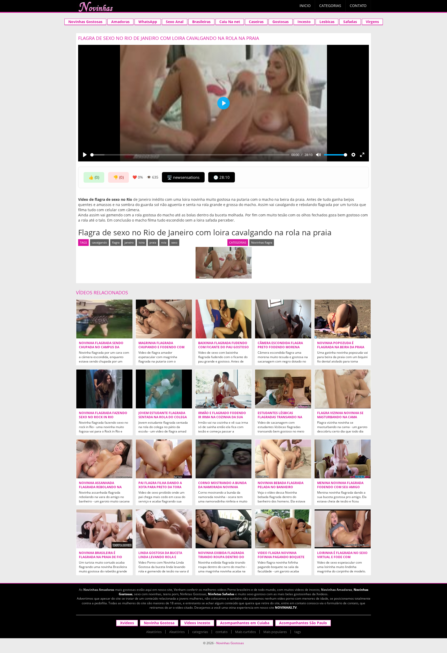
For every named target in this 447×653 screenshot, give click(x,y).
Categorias (330, 5)
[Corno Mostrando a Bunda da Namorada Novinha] (224, 458)
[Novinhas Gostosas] (95, 7)
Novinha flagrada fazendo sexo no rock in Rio (103, 415)
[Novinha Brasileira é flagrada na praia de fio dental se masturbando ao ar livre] (104, 528)
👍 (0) (94, 177)
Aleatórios (154, 631)
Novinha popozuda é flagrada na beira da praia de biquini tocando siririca (341, 347)
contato (221, 631)
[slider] (189, 154)
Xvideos (127, 622)
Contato (358, 5)
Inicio (305, 5)
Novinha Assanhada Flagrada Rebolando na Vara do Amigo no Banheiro (103, 487)
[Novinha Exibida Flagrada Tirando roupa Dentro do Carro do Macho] (224, 528)
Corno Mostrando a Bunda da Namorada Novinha (222, 485)
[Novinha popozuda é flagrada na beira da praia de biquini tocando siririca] (343, 319)
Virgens (372, 21)
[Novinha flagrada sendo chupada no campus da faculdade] (104, 319)
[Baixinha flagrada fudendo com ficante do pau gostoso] (224, 319)
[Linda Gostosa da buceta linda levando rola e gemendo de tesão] (164, 528)
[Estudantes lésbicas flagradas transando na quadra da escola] (283, 389)
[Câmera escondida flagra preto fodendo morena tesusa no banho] (283, 319)
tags (297, 631)
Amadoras (120, 21)
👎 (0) (118, 177)
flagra (116, 242)
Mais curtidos (245, 631)
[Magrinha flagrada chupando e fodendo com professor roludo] (164, 319)
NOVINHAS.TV (286, 607)
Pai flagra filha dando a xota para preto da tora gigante (160, 487)
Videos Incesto (197, 622)
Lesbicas (326, 21)
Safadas (350, 21)
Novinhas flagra (261, 242)
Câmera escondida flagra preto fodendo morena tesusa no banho (280, 347)
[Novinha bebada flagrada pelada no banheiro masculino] (283, 458)
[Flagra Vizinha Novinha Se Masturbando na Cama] (343, 389)
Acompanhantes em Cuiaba (244, 622)
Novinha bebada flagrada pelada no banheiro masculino (280, 487)
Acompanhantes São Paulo (303, 622)
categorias (200, 631)
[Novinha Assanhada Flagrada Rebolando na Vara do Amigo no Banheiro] (104, 458)
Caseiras (256, 21)
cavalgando (99, 242)
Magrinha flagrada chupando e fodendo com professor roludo (161, 347)
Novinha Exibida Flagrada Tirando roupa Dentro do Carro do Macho (221, 557)
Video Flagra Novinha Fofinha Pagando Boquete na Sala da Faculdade (281, 557)
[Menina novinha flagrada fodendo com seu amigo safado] (343, 458)
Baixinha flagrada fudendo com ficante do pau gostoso (223, 345)
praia (153, 242)
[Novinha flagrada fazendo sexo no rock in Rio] (104, 389)
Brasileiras (201, 21)
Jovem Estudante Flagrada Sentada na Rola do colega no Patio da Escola (162, 417)
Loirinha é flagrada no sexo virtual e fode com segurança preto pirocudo (342, 557)
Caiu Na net (229, 21)
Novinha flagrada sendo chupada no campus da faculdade (101, 347)
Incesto (304, 21)
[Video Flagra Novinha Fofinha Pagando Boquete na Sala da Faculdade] (283, 528)
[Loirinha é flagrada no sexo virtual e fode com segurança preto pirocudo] (343, 528)
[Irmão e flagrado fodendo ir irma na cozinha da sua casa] (224, 389)
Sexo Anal (174, 21)
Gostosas (280, 21)
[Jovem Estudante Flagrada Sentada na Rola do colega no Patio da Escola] (164, 389)
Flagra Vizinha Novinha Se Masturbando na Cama (340, 415)
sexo (174, 242)
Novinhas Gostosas (85, 21)
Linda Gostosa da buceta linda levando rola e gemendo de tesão (160, 557)
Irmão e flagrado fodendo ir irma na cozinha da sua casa (222, 417)
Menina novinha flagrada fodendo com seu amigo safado (340, 487)
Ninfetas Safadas (221, 594)
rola (163, 242)
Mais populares (275, 631)
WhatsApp (147, 21)
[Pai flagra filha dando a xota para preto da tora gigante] (164, 458)
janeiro (129, 242)
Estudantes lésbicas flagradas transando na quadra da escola (280, 417)
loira (142, 242)
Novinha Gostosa (159, 622)
